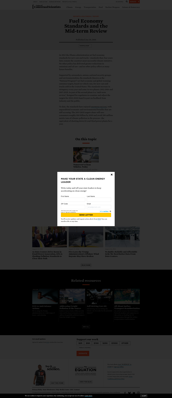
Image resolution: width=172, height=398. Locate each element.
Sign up (67, 212)
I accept (143, 395)
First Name (65, 196)
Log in (62, 212)
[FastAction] (104, 211)
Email (89, 204)
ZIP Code (64, 204)
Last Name (91, 196)
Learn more (88, 396)
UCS (99, 219)
